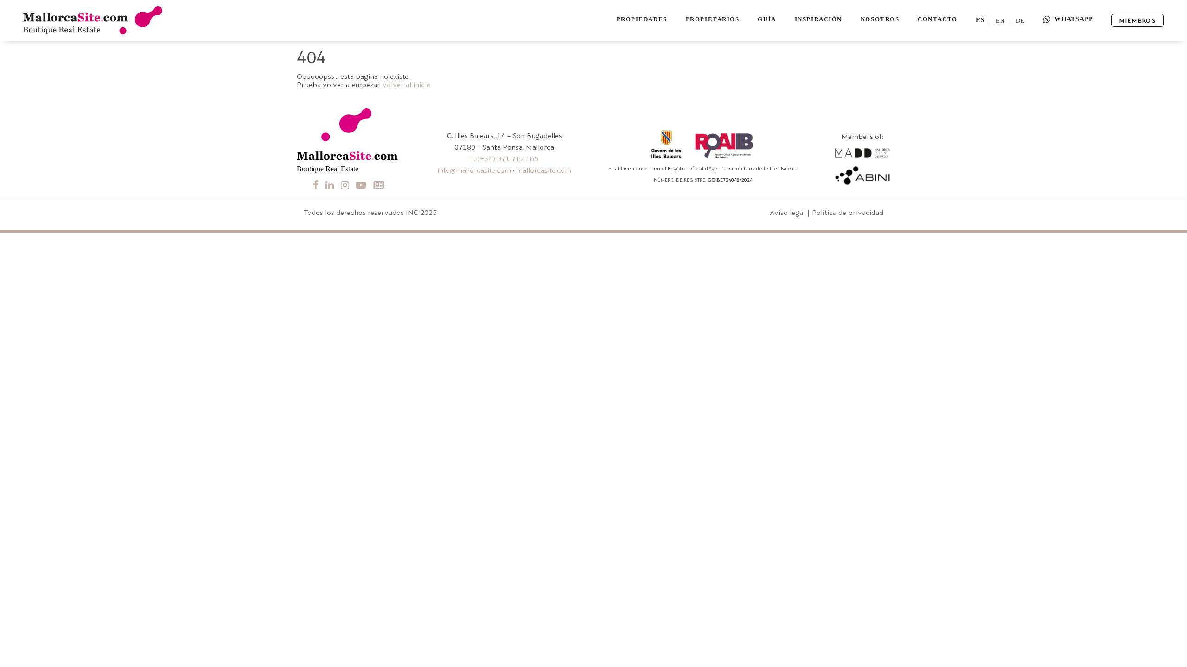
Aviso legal (787, 213)
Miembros (1137, 21)
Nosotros (880, 19)
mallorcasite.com (543, 171)
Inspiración (818, 19)
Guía (767, 19)
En (1000, 21)
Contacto (937, 19)
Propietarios (713, 19)
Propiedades (642, 19)
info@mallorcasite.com (474, 171)
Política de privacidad (847, 213)
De (1020, 21)
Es (980, 20)
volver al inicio (407, 85)
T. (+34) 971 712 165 (504, 159)
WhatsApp (1073, 19)
